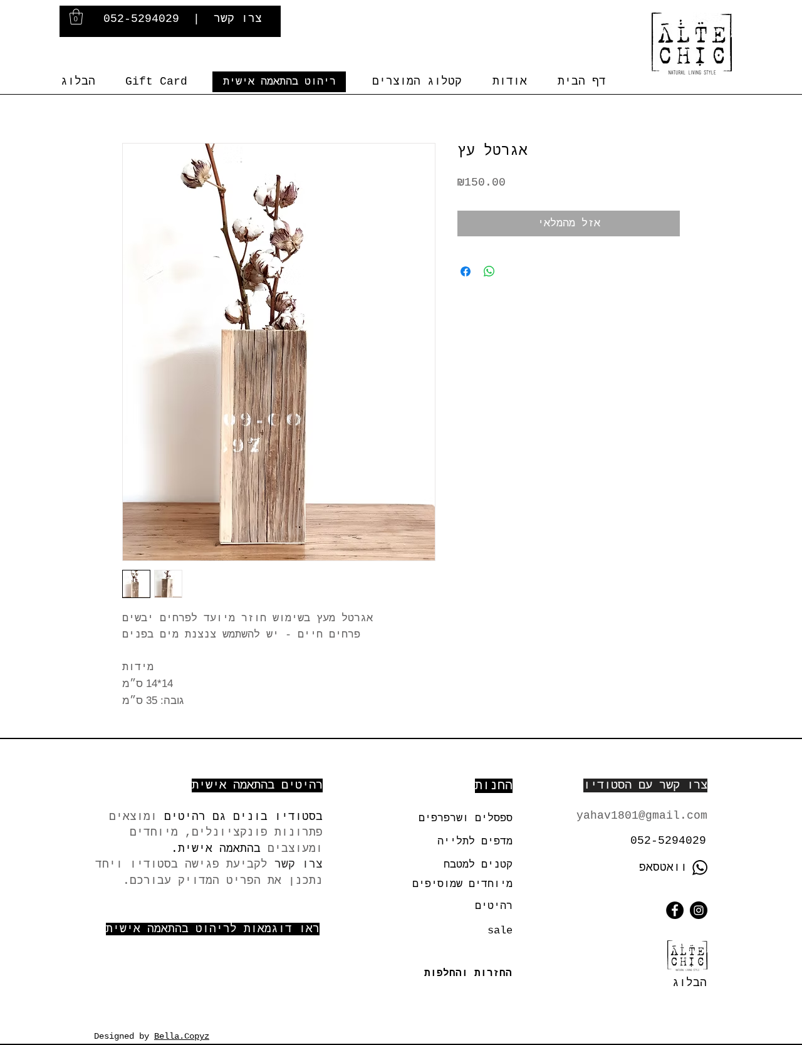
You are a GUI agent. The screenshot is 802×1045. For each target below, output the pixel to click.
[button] (76, 16)
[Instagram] (698, 910)
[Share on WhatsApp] (489, 271)
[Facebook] (675, 910)
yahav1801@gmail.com (641, 815)
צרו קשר (238, 19)
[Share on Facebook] (465, 271)
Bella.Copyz (181, 1036)
